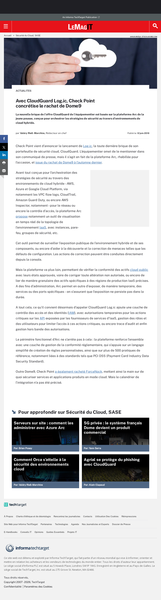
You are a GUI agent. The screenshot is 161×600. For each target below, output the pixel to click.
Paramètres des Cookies (38, 586)
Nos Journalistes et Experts (95, 524)
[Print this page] (4, 163)
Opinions (39, 532)
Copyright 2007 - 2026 (17, 582)
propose (22, 216)
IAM (71, 313)
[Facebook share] (4, 139)
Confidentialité (12, 586)
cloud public (139, 270)
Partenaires (46, 524)
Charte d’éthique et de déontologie (33, 516)
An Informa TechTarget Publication (79, 17)
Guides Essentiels (55, 532)
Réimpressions (129, 516)
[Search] (155, 27)
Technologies (61, 524)
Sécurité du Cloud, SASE (28, 35)
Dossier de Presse (121, 524)
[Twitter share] (4, 147)
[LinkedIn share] (4, 155)
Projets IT (72, 532)
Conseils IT (26, 532)
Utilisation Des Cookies (107, 516)
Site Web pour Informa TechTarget (21, 524)
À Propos (8, 516)
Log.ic (87, 146)
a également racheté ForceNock (78, 371)
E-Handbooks (10, 532)
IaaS (42, 227)
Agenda (75, 524)
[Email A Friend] (4, 171)
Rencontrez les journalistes (67, 516)
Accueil (7, 35)
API (42, 318)
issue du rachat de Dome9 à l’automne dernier (68, 162)
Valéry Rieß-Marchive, (32, 133)
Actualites (23, 90)
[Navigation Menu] (6, 27)
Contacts (87, 516)
